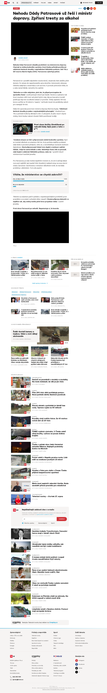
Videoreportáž (37, 377)
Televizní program (58, 670)
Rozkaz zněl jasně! (37, 645)
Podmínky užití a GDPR (60, 665)
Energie (12, 645)
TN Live (43, 2)
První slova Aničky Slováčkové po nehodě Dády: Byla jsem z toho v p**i (49, 127)
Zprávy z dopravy (80, 638)
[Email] (91, 8)
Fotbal (55, 635)
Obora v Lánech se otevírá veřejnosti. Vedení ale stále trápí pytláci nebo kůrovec (39, 361)
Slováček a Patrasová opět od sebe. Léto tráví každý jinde (29, 299)
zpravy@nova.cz (18, 679)
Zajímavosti (35, 529)
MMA (55, 648)
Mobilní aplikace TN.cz (16, 660)
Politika (12, 640)
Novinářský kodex (15, 673)
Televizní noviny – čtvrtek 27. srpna (47, 496)
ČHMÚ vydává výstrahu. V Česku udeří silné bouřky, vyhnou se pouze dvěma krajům (87, 41)
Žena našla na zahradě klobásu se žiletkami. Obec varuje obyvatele (20, 360)
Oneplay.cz (53, 622)
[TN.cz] (7, 2)
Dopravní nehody (80, 640)
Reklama (56, 660)
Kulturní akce (78, 645)
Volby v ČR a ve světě (16, 635)
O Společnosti (58, 663)
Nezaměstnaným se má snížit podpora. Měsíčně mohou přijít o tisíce (39, 273)
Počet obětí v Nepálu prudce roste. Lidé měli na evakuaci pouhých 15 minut (49, 458)
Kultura (12, 648)
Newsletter (13, 670)
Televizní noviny (37, 494)
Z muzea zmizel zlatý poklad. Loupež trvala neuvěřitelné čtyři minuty (48, 558)
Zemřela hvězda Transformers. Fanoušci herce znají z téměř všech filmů (49, 532)
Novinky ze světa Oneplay (39, 673)
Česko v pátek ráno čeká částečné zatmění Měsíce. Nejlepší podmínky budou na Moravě (47, 447)
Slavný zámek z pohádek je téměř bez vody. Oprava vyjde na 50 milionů (48, 407)
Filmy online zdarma (37, 668)
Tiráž (11, 668)
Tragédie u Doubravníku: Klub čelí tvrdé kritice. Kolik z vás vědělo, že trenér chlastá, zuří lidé (88, 61)
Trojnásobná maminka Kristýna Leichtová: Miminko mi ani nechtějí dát (29, 312)
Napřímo (34, 638)
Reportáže (35, 648)
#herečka (36, 292)
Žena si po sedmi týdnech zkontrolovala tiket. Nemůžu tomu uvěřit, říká (49, 571)
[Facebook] (85, 8)
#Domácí (14, 292)
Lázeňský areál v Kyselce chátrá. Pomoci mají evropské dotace (50, 610)
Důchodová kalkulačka (81, 643)
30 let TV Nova (58, 675)
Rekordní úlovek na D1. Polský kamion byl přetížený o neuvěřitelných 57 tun (59, 361)
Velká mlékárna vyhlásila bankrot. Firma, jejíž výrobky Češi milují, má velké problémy (88, 72)
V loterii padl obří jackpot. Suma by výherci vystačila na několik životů (88, 50)
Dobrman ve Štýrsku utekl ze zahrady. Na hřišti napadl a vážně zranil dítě (50, 597)
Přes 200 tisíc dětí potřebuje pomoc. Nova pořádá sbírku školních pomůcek (48, 394)
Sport (56, 2)
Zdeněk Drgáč (23, 58)
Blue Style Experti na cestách (40, 640)
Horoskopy (78, 635)
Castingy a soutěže (59, 673)
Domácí (16, 8)
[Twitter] (88, 8)
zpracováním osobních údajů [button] (45, 514)
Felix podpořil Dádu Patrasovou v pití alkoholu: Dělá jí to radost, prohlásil (57, 300)
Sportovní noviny (36, 643)
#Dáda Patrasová (25, 292)
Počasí (62, 2)
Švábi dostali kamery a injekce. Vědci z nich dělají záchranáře (25, 334)
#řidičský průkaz (46, 292)
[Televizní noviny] (16, 622)
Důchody (12, 638)
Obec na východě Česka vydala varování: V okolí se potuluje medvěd (50, 584)
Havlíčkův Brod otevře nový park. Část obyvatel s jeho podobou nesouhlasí (60, 274)
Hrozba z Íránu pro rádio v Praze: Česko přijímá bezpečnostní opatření (49, 471)
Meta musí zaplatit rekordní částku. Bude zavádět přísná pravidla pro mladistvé (50, 484)
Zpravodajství (26, 2)
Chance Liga (57, 638)
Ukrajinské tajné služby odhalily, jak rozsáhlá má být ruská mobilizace (47, 545)
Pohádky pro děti (36, 670)
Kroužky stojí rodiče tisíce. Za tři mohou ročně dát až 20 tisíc (49, 420)
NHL (55, 645)
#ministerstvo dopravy (19, 294)
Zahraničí (35, 455)
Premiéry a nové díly (37, 665)
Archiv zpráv (13, 665)
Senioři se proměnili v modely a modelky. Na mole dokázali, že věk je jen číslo (50, 381)
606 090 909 (17, 677)
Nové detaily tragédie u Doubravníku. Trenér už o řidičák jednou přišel (20, 273)
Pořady (36, 2)
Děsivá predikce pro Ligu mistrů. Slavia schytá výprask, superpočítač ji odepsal (88, 276)
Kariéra (55, 668)
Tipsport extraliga (58, 643)
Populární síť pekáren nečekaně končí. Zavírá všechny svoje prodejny (88, 31)
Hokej (55, 640)
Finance (12, 643)
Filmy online (35, 663)
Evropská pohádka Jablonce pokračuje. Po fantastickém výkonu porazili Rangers (88, 265)
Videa (49, 2)
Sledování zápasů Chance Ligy (40, 675)
